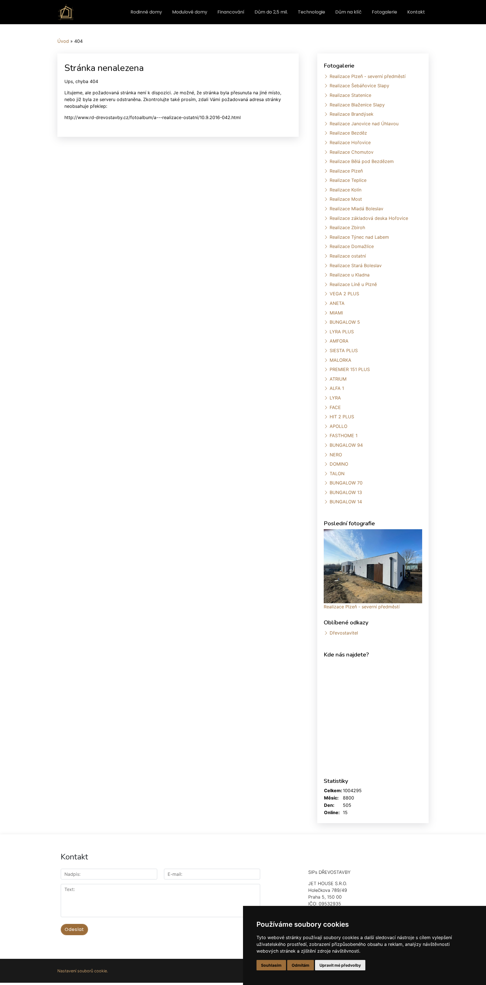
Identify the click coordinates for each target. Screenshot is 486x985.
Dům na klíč (348, 12)
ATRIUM (338, 379)
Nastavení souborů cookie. (82, 970)
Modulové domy (189, 12)
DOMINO (339, 464)
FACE (335, 407)
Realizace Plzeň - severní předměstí (368, 76)
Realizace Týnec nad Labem (359, 237)
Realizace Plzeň (346, 171)
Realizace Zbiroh (347, 227)
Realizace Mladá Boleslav (356, 208)
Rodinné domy (146, 12)
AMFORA (339, 341)
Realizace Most (346, 199)
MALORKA (340, 360)
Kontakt (416, 12)
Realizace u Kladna (350, 275)
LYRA (335, 398)
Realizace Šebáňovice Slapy (359, 85)
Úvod (63, 41)
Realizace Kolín (345, 190)
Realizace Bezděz (348, 133)
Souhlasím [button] (271, 965)
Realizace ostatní (348, 256)
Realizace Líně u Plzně (353, 284)
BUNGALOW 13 (346, 492)
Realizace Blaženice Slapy (357, 105)
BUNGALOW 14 (346, 501)
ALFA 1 (337, 388)
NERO (336, 454)
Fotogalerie (384, 12)
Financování (230, 12)
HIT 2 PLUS (342, 416)
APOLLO (338, 426)
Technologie (311, 12)
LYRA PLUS (342, 331)
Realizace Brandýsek (352, 114)
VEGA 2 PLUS (344, 293)
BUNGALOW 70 (346, 483)
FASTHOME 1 (343, 435)
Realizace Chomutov (352, 152)
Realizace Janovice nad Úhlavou (364, 123)
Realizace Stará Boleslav (356, 265)
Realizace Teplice (348, 180)
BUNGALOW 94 (346, 445)
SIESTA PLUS (344, 350)
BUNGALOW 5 (345, 322)
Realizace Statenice (350, 95)
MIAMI (336, 313)
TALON (337, 473)
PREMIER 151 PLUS (350, 369)
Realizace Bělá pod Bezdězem (362, 161)
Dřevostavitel (344, 633)
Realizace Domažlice (352, 246)
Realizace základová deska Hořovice (369, 218)
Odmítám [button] (300, 965)
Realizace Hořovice (350, 142)
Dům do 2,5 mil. (271, 12)
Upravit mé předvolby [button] (340, 965)
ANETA (337, 303)
